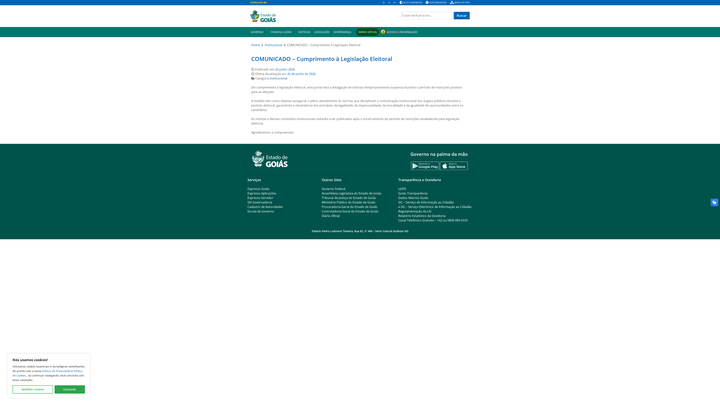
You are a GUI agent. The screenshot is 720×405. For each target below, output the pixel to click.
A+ (394, 2)
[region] (49, 376)
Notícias (304, 32)
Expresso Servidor (260, 198)
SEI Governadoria (260, 202)
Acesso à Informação (402, 32)
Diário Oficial (367, 32)
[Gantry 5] (270, 158)
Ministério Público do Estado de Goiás (348, 202)
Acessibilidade (438, 2)
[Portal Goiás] (303, 16)
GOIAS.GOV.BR (258, 2)
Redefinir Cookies (33, 389)
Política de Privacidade (56, 371)
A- (384, 2)
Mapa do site (462, 2)
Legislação (322, 32)
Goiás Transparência (413, 193)
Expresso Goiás (258, 189)
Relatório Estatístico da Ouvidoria (422, 216)
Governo (257, 32)
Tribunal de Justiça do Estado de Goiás (349, 198)
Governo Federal (333, 189)
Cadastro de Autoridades (265, 207)
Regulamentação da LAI (414, 211)
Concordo (69, 389)
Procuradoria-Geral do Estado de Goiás (349, 207)
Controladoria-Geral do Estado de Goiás (350, 211)
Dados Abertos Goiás (413, 198)
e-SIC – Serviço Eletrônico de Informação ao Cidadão (435, 207)
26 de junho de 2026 (301, 74)
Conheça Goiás (281, 32)
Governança (342, 32)
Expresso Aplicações (262, 193)
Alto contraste (412, 2)
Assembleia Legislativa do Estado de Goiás (351, 193)
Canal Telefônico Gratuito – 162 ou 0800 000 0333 (433, 220)
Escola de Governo (261, 211)
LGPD (402, 189)
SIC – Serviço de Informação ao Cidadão (426, 202)
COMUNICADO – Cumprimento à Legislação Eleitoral (321, 59)
